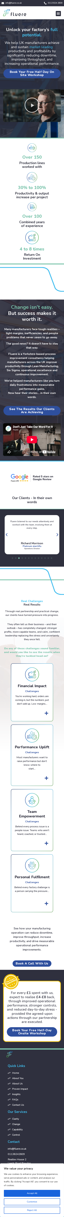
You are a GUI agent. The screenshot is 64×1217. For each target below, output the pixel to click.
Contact (14, 1142)
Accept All (32, 1193)
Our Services (17, 1112)
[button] (58, 13)
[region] (32, 1190)
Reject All (32, 1210)
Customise (32, 1201)
